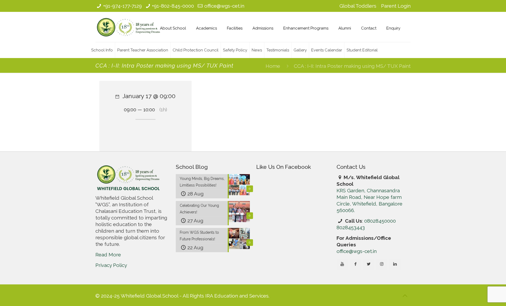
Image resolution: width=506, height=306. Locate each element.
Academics (206, 28)
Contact (368, 28)
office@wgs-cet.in (224, 6)
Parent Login (396, 6)
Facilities (234, 28)
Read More (108, 254)
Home (273, 66)
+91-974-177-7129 (122, 6)
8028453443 (351, 227)
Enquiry (393, 28)
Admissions (262, 28)
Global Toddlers (357, 6)
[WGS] (128, 27)
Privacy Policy (111, 265)
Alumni (344, 28)
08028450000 (380, 221)
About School (173, 28)
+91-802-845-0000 (173, 6)
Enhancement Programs (305, 28)
